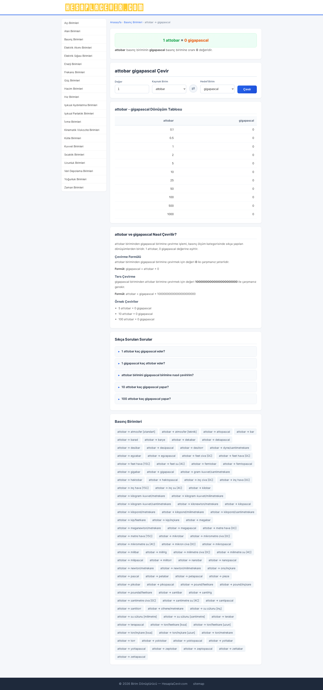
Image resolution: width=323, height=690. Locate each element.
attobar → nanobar (190, 560)
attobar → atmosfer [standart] (136, 431)
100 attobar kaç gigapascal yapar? (146, 399)
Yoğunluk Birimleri (75, 179)
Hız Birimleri (71, 96)
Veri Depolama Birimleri (78, 170)
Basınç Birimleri (73, 39)
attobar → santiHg (200, 592)
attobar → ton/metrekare (217, 632)
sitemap (198, 684)
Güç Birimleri (72, 80)
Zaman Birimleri (73, 187)
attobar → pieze (219, 576)
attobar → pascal (128, 576)
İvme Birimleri (72, 121)
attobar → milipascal (130, 560)
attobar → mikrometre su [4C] (136, 544)
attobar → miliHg (156, 552)
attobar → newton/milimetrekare (180, 568)
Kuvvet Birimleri (73, 146)
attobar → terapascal (130, 624)
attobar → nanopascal (222, 560)
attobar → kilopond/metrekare (136, 512)
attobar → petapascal (188, 576)
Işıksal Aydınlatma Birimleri (80, 105)
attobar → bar (245, 431)
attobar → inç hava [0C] (235, 479)
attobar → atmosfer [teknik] (179, 431)
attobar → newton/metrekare (135, 568)
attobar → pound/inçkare (235, 584)
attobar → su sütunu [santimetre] (184, 616)
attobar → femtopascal (237, 463)
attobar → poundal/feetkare (134, 592)
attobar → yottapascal (131, 648)
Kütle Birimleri (72, 137)
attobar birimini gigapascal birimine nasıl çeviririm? (157, 375)
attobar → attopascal (216, 431)
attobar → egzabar (129, 455)
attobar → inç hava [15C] (133, 487)
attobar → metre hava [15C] (134, 536)
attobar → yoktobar (154, 640)
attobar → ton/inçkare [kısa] (134, 632)
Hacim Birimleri (73, 88)
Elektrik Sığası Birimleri (78, 55)
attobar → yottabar (221, 640)
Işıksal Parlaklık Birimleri (79, 113)
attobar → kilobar (199, 487)
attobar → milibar (128, 552)
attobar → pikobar (128, 584)
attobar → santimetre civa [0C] (136, 600)
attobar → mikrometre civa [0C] (210, 536)
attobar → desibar (128, 447)
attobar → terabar (223, 616)
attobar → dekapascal (216, 439)
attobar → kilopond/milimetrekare (183, 512)
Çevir (247, 89)
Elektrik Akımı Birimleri (78, 47)
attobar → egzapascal (161, 455)
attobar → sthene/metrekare (165, 608)
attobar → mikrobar (171, 536)
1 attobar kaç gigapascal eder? (143, 351)
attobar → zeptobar (164, 648)
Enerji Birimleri (72, 64)
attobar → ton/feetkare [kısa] (168, 624)
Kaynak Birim (160, 81)
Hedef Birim (207, 81)
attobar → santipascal (219, 600)
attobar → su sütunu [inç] (206, 608)
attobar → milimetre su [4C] (234, 552)
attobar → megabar (198, 520)
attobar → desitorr (191, 447)
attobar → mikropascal (216, 544)
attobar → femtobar (203, 463)
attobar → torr (126, 640)
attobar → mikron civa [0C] (179, 544)
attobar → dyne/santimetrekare (229, 447)
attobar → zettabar (231, 648)
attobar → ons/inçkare (221, 568)
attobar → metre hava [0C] (219, 528)
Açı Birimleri (71, 22)
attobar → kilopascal (238, 504)
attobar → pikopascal (160, 584)
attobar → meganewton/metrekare (139, 528)
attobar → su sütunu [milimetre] (137, 616)
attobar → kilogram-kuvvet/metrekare (141, 495)
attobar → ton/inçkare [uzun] (177, 632)
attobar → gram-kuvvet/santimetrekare (205, 471)
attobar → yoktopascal (187, 640)
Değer (118, 81)
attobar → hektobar (129, 479)
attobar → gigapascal (160, 471)
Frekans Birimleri (74, 72)
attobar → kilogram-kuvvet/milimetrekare (197, 495)
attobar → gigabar (128, 471)
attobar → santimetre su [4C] (181, 600)
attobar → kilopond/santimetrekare (232, 512)
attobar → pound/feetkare (197, 584)
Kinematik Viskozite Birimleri (81, 129)
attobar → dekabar (183, 439)
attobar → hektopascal (163, 479)
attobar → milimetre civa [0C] (191, 552)
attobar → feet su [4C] (171, 463)
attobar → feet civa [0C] (197, 455)
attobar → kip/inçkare (165, 520)
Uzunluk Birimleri (74, 162)
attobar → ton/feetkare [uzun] (212, 624)
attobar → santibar (170, 592)
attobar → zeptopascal (198, 648)
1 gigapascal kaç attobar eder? (143, 363)
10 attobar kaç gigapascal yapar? (145, 387)
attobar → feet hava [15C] (133, 463)
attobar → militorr (161, 560)
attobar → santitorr (129, 608)
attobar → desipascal (160, 447)
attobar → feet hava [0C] (234, 455)
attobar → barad (127, 439)
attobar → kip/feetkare (131, 520)
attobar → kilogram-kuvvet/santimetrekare (144, 504)
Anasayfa (115, 22)
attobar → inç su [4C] (168, 487)
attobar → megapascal (181, 528)
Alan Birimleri (72, 31)
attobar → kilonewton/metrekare (198, 504)
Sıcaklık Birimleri (74, 154)
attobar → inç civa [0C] (198, 479)
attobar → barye (155, 439)
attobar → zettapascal (131, 656)
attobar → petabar (157, 576)
